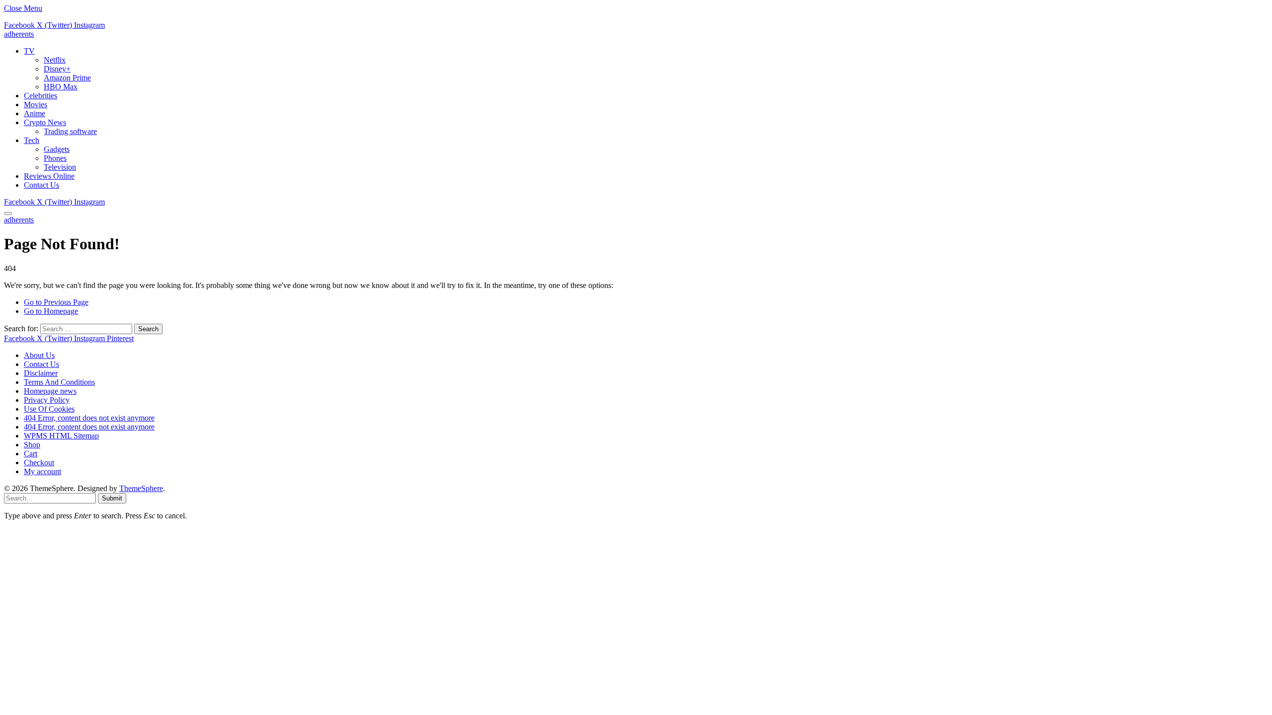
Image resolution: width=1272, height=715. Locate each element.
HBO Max (61, 86)
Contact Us (41, 185)
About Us (39, 355)
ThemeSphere (141, 488)
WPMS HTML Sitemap (61, 435)
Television (60, 167)
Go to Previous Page (56, 302)
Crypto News (45, 122)
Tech (31, 140)
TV (29, 51)
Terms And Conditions (59, 382)
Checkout (39, 462)
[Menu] (8, 213)
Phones (55, 158)
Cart (30, 453)
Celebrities (40, 95)
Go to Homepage (51, 311)
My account (42, 471)
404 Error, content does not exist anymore (89, 418)
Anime (34, 113)
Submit (112, 498)
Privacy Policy (47, 400)
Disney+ (57, 69)
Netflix (55, 60)
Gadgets (57, 149)
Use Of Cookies (49, 409)
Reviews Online (49, 176)
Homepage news (50, 391)
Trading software (70, 131)
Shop (32, 444)
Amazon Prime (67, 77)
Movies (35, 104)
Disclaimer (41, 373)
